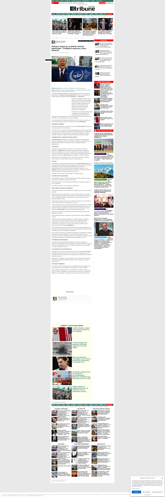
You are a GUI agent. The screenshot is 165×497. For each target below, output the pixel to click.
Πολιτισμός (71, 15)
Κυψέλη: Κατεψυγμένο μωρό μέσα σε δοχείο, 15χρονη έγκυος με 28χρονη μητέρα (106, 125)
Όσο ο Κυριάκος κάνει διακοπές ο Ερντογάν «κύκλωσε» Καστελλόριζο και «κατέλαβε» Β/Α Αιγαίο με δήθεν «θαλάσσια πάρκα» (84, 473)
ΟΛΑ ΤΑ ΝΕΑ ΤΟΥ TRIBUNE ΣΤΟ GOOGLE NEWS (69, 88)
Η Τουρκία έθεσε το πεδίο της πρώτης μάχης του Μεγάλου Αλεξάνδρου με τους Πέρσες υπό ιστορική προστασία (104, 473)
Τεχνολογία (100, 15)
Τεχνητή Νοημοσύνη (76, 0)
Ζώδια (79, 15)
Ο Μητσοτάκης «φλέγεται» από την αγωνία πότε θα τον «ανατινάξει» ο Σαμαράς (74, 32)
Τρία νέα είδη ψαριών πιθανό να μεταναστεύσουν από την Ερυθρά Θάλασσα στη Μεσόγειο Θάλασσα (103, 182)
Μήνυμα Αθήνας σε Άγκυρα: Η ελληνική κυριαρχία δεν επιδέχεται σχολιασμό (84, 447)
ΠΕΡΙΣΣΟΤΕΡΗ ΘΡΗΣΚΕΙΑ (99, 209)
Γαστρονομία (83, 15)
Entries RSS (67, 479)
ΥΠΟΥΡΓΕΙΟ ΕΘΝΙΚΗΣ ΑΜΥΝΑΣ (101, 409)
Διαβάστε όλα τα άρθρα (62, 299)
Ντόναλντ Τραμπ (72, 91)
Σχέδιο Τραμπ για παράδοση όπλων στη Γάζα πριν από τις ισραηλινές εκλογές (59, 32)
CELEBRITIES (91, 14)
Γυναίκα (88, 15)
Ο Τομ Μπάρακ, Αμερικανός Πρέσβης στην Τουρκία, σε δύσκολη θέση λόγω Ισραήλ (105, 32)
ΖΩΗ (105, 14)
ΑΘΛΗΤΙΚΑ (101, 14)
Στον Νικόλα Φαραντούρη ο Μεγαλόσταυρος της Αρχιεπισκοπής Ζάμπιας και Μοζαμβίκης (64, 425)
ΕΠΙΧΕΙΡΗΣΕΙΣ (80, 14)
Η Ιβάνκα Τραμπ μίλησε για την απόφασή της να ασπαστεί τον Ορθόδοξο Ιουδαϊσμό (102, 191)
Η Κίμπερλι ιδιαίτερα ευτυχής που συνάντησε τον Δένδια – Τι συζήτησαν (104, 437)
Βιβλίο (75, 15)
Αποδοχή (136, 492)
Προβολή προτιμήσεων (157, 492)
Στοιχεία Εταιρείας (62, 402)
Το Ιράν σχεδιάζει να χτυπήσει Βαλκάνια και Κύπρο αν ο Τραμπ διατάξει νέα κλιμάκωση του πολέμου (64, 474)
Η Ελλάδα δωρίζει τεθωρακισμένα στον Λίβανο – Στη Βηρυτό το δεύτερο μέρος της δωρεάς (106, 106)
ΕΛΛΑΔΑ (63, 14)
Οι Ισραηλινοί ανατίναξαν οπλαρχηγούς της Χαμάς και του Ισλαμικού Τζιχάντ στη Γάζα (84, 426)
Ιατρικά (92, 15)
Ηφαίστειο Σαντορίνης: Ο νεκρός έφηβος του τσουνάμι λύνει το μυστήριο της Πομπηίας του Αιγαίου (104, 454)
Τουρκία (61, 0)
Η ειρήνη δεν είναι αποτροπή (64, 465)
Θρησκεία (58, 15)
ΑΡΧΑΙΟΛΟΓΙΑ (101, 444)
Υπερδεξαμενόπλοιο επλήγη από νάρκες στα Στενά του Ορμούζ (106, 112)
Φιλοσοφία (66, 15)
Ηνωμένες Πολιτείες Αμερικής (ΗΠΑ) (61, 91)
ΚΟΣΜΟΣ (86, 14)
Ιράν (53, 0)
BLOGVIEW (109, 14)
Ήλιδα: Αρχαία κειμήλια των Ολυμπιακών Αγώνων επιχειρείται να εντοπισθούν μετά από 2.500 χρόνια (104, 460)
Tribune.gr (55, 479)
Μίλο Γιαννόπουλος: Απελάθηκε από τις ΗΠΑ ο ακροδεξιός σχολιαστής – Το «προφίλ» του (82, 360)
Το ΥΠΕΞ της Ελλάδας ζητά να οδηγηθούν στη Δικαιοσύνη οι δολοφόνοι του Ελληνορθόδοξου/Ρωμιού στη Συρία (84, 461)
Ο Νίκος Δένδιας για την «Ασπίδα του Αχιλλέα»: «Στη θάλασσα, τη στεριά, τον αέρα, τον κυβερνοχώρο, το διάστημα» (104, 425)
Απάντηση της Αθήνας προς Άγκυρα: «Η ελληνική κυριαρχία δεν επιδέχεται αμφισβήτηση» (84, 454)
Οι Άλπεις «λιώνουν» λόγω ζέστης (103, 163)
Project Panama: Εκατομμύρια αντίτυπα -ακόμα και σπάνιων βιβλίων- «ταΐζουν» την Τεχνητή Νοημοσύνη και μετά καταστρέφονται (102, 246)
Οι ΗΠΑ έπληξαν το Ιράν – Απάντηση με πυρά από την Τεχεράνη (106, 118)
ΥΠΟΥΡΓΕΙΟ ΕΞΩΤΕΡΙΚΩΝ (81, 444)
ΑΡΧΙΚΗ (53, 14)
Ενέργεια (93, 0)
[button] (162, 478)
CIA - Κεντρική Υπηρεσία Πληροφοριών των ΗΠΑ (68, 90)
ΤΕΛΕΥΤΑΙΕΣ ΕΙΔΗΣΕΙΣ (104, 82)
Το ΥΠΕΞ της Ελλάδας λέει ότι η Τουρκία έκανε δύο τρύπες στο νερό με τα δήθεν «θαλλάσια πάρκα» (84, 467)
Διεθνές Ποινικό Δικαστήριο (83, 90)
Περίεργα (53, 15)
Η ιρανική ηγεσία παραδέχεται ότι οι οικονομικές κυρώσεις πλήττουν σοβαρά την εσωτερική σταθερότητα (103, 135)
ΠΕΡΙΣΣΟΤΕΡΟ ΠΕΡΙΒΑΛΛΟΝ (100, 179)
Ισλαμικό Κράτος (86, 0)
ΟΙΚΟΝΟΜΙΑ (73, 14)
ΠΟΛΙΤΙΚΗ (58, 14)
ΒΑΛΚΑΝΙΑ (61, 444)
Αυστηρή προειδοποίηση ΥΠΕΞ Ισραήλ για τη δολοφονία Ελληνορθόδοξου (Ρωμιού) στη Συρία (64, 438)
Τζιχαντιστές (99, 0)
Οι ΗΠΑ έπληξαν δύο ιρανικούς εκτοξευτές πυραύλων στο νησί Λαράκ (80, 345)
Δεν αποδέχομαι (146, 492)
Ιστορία (62, 15)
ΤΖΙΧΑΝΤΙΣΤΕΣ (81, 409)
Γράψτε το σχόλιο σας (64, 52)
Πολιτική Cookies (147, 494)
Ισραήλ (57, 0)
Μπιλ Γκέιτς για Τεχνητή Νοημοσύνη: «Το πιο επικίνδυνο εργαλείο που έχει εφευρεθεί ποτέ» (103, 219)
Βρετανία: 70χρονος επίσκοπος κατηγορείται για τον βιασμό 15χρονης (103, 214)
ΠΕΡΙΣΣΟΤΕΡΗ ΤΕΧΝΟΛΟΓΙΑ (100, 237)
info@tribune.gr (109, 3)
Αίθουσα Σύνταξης (61, 41)
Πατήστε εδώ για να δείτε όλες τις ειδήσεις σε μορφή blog (71, 3)
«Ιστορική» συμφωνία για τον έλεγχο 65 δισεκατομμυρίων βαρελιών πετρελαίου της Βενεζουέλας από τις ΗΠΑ (82, 375)
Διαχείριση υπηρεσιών (135, 488)
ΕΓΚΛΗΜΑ (68, 14)
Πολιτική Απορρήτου (55, 402)
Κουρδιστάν (67, 0)
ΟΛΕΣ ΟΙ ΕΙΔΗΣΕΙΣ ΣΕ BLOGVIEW (105, 130)
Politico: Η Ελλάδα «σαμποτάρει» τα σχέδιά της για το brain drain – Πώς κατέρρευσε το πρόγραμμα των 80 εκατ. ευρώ (64, 432)
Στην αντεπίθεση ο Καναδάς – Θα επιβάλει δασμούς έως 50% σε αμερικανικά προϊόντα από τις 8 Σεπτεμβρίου (103, 156)
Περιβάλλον (105, 15)
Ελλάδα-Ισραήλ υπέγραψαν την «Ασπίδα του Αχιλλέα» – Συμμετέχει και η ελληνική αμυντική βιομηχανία (106, 100)
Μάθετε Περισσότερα (37, 495)
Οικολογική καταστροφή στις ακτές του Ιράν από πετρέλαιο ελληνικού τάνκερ (103, 186)
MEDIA (96, 14)
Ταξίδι (96, 15)
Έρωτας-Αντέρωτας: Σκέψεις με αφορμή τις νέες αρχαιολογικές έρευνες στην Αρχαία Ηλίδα (104, 447)
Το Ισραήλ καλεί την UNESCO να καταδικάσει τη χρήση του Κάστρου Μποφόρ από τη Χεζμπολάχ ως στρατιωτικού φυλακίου (104, 467)
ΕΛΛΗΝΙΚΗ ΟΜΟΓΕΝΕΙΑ (61, 409)
